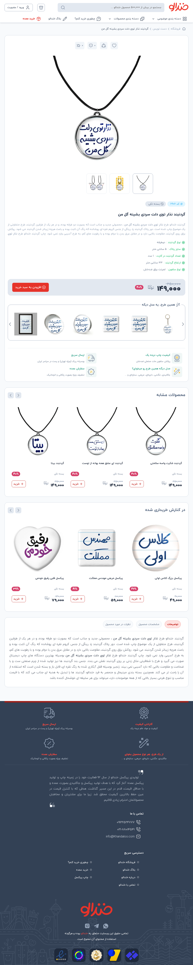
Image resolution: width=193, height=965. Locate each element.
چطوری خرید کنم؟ (85, 19)
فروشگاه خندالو (126, 862)
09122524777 (126, 822)
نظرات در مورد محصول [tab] (118, 624)
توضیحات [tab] (172, 624)
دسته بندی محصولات (126, 19)
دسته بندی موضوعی (169, 19)
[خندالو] (178, 7)
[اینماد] (61, 955)
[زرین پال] (114, 955)
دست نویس (160, 29)
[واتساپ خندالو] (106, 926)
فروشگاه (175, 29)
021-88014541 (126, 829)
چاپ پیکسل (81, 877)
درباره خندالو (128, 877)
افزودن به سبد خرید (28, 287)
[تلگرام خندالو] (96, 926)
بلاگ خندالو (54, 19)
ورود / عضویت (15, 7)
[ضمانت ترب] (79, 955)
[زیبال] (132, 955)
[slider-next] (44, 112)
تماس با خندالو (127, 885)
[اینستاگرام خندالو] (87, 926)
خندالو (84, 933)
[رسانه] (96, 955)
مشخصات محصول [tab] (149, 624)
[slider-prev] (149, 112)
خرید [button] (134, 484)
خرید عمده (29, 19)
